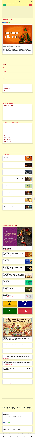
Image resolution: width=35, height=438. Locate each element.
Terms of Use (19, 416)
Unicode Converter (19, 418)
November (19, 429)
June (8, 430)
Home (3, 3)
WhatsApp (9, 422)
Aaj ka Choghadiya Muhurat (25, 3)
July (13, 428)
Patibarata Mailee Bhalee (8, 126)
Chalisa (4, 71)
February (4, 429)
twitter (5, 422)
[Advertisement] (17, 12)
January (4, 428)
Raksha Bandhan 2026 (8, 3)
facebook (4, 422)
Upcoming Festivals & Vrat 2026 (9, 225)
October (19, 428)
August (14, 429)
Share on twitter (5, 22)
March (4, 430)
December (19, 430)
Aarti (4, 64)
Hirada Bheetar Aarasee (8, 135)
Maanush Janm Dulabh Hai (8, 124)
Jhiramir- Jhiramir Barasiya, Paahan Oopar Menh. (12, 131)
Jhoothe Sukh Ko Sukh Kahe (9, 118)
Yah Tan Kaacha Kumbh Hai (8, 116)
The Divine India (17, 1)
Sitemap (9, 416)
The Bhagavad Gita (7, 88)
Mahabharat (6, 86)
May (8, 429)
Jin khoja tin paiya (7, 137)
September (14, 430)
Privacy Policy (5, 417)
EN (34, 197)
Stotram (4, 78)
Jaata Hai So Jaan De (7, 107)
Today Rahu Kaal (14, 417)
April (8, 428)
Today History (19, 415)
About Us (4, 415)
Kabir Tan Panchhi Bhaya (8, 109)
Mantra (4, 67)
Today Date (13, 3)
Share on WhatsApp (9, 22)
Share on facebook (3, 22)
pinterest (7, 422)
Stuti (4, 74)
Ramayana (6, 84)
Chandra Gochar (14, 419)
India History (4, 427)
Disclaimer (9, 415)
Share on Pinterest (7, 22)
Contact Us (4, 416)
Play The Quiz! (18, 3)
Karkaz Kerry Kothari (7, 139)
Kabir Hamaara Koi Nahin (8, 105)
